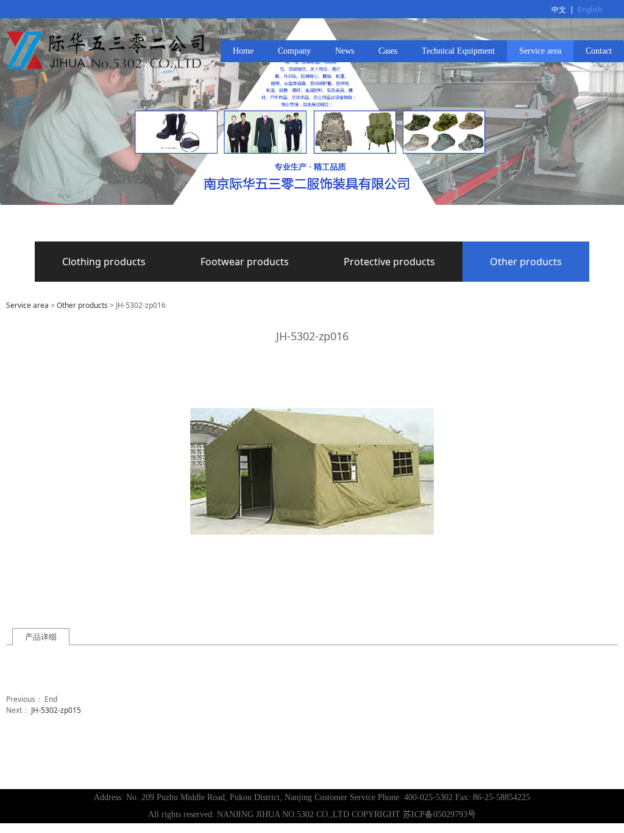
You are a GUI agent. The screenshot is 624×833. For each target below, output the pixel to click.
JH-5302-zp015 (56, 710)
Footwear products (244, 261)
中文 (558, 9)
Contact (599, 50)
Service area (540, 50)
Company (294, 50)
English (590, 9)
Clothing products (104, 261)
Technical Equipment (458, 50)
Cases (387, 50)
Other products (526, 261)
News (344, 50)
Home (243, 50)
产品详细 (41, 636)
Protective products (389, 261)
